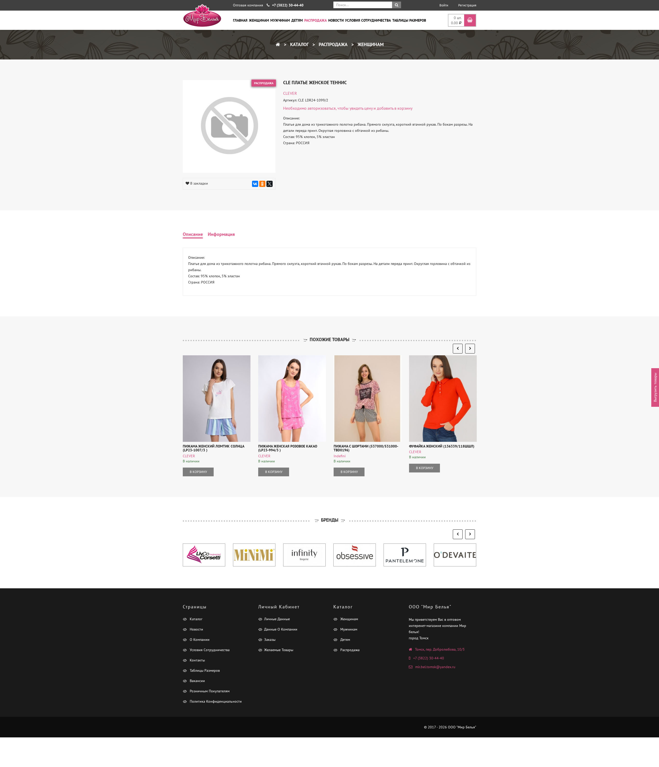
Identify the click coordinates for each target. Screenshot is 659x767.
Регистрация (467, 5)
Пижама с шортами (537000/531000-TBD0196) (366, 448)
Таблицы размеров (409, 20)
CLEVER (290, 93)
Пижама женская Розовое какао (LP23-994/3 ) (287, 448)
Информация (221, 234)
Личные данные (277, 619)
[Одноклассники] (262, 184)
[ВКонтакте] (255, 184)
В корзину (198, 472)
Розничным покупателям (209, 691)
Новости (336, 20)
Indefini (340, 456)
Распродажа (315, 20)
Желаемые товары (278, 650)
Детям (297, 20)
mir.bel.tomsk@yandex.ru (435, 667)
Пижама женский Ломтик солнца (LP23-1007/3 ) (213, 448)
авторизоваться (322, 108)
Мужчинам (280, 20)
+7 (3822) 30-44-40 (428, 658)
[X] (269, 184)
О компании (199, 639)
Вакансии (197, 680)
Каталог (299, 44)
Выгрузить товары (655, 387)
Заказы (269, 639)
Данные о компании (280, 629)
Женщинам (259, 20)
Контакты (197, 660)
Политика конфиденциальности (215, 701)
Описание (193, 234)
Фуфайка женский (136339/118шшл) (441, 446)
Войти (443, 5)
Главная (240, 20)
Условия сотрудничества (368, 20)
